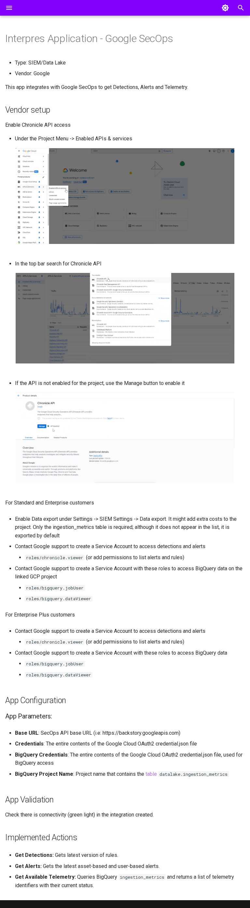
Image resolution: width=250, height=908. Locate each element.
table (151, 774)
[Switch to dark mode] (225, 7)
